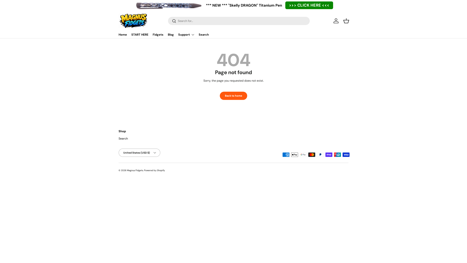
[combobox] (239, 21)
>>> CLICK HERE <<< (309, 5)
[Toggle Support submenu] (193, 35)
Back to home (233, 95)
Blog (171, 35)
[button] (346, 21)
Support (184, 35)
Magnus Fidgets (135, 170)
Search (204, 35)
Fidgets (158, 35)
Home (123, 35)
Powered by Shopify (154, 170)
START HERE (139, 35)
